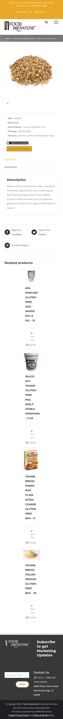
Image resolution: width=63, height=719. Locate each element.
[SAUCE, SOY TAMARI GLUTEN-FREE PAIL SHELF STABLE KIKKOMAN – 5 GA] (31, 361)
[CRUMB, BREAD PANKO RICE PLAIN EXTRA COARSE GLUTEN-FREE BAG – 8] (31, 460)
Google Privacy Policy (19, 715)
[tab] (31, 159)
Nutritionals (11, 167)
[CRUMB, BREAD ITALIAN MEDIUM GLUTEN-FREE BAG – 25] (31, 554)
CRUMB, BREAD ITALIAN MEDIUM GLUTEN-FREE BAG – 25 (31, 579)
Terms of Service (40, 715)
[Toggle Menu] (56, 22)
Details (32, 344)
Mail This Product (21, 148)
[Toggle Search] (46, 22)
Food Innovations (31, 704)
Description (11, 159)
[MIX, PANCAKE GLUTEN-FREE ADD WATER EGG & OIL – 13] (31, 276)
